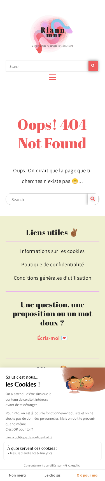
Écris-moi (48, 338)
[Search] (93, 66)
